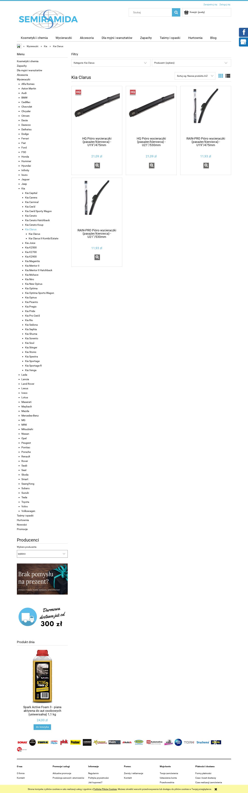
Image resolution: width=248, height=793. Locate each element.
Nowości (22, 524)
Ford (24, 147)
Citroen (25, 115)
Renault (25, 456)
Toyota (25, 501)
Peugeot (26, 442)
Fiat (23, 143)
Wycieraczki (23, 79)
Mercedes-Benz (30, 415)
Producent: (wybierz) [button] (164, 63)
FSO (23, 152)
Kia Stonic (30, 352)
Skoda (25, 474)
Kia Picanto (31, 302)
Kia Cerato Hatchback (37, 220)
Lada (24, 374)
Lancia (25, 379)
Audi (24, 93)
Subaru (25, 488)
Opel (24, 438)
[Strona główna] (48, 19)
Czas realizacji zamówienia (208, 782)
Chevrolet (26, 106)
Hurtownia (23, 520)
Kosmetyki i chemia (27, 61)
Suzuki (25, 492)
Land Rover (27, 383)
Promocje (22, 529)
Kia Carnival (31, 202)
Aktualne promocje (62, 773)
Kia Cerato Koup (34, 224)
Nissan (25, 433)
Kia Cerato (31, 215)
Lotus (24, 397)
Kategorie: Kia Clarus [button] (84, 63)
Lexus (24, 388)
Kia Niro (29, 279)
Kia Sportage (32, 361)
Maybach (26, 406)
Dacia (24, 120)
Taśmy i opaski (25, 515)
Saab (24, 465)
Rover (24, 461)
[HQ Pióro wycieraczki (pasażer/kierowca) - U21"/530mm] (151, 111)
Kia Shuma (31, 333)
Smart (24, 479)
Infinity (25, 170)
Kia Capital (31, 193)
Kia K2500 (31, 247)
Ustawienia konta (168, 778)
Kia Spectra (31, 356)
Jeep (24, 183)
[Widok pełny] (227, 76)
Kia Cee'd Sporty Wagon (38, 211)
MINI (24, 424)
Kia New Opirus (33, 283)
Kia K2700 (31, 252)
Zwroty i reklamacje (133, 773)
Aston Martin (28, 88)
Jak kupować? (95, 782)
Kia (23, 188)
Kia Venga (30, 370)
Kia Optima (31, 288)
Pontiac (25, 447)
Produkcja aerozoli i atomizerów (68, 778)
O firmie (21, 773)
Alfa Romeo (27, 83)
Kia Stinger (31, 347)
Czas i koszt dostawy (205, 778)
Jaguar (25, 179)
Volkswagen (28, 511)
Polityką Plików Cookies (105, 789)
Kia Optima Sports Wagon (39, 292)
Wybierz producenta (26, 547)
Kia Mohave (31, 274)
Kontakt (21, 778)
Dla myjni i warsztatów (29, 70)
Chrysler (26, 111)
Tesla (24, 497)
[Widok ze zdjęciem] (220, 76)
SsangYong (27, 483)
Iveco (24, 392)
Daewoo (26, 124)
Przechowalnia (167, 782)
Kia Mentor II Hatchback (38, 270)
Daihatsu (26, 129)
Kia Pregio (30, 306)
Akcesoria (22, 74)
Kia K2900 (31, 256)
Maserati (26, 401)
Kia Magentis (32, 261)
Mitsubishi (27, 429)
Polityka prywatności (98, 778)
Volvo (24, 506)
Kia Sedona (31, 324)
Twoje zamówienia (169, 773)
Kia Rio (29, 320)
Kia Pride (30, 311)
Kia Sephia (31, 329)
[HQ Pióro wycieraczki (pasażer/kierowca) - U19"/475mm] (97, 111)
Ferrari (25, 138)
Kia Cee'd (30, 206)
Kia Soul (29, 342)
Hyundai (26, 165)
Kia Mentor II (32, 265)
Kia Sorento (31, 338)
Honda (25, 156)
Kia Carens (31, 197)
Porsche (26, 451)
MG (23, 420)
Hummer (26, 161)
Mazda (25, 411)
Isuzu (24, 174)
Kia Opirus (31, 297)
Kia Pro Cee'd (32, 315)
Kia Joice (30, 242)
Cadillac (25, 102)
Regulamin (93, 773)
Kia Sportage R (33, 365)
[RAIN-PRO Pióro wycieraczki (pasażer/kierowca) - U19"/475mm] (206, 111)
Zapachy (22, 65)
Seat (24, 470)
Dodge (25, 133)
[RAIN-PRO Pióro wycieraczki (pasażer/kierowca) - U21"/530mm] (97, 203)
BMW (24, 97)
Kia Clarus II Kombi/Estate (43, 238)
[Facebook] (243, 32)
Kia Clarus (30, 229)
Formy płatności (203, 773)
